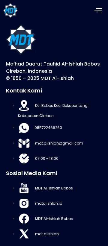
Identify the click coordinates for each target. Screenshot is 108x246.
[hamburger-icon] (98, 11)
